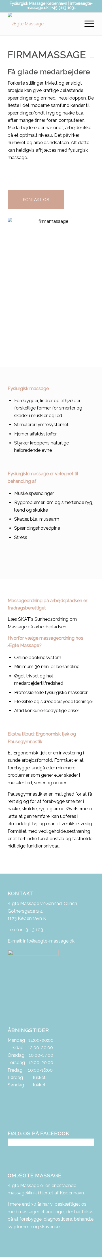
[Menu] (86, 24)
